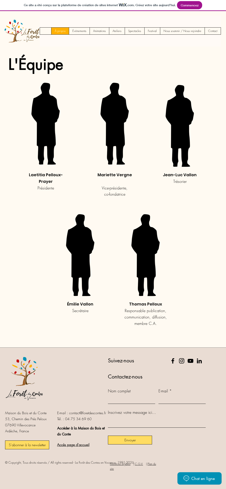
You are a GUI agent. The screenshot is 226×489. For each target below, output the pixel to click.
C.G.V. (139, 464)
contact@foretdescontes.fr (87, 412)
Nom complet (119, 391)
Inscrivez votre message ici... (132, 412)
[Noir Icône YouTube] (190, 360)
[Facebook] (172, 360)
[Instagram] (181, 360)
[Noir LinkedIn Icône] (199, 360)
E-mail (163, 391)
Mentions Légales (120, 464)
